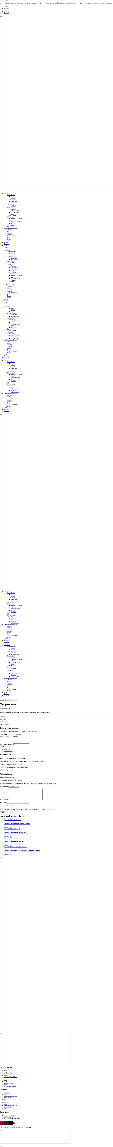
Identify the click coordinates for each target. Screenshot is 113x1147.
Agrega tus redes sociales (9, 736)
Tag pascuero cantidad (6, 744)
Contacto (6, 6)
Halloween (10, 207)
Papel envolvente (12, 236)
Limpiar (18, 734)
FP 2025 (13, 198)
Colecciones (7, 193)
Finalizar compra (8, 1073)
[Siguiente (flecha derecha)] (2, 1146)
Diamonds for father (16, 218)
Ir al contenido (4, 0)
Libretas (9, 229)
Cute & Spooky (15, 210)
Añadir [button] (10, 827)
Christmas (14, 700)
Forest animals (15, 203)
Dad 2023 (13, 223)
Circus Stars (14, 201)
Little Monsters (15, 212)
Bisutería (9, 234)
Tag (8, 237)
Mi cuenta (6, 8)
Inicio (5, 1070)
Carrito (5, 245)
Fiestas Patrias (11, 195)
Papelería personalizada (10, 228)
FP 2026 (13, 196)
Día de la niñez (11, 199)
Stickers (9, 240)
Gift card (9, 233)
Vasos (8, 231)
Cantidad (3, 734)
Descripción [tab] (7, 749)
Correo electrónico (5, 806)
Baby (12, 214)
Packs (5, 1094)
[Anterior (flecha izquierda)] (0, 1146)
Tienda (5, 1075)
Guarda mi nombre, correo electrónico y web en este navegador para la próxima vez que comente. (29, 809)
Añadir (2, 746)
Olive (12, 225)
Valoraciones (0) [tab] (8, 751)
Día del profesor (11, 215)
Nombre (3, 802)
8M (8, 226)
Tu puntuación (4, 786)
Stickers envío (7, 1097)
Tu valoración (4, 799)
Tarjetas (9, 239)
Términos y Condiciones (10, 1077)
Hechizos (13, 209)
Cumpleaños (10, 204)
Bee (12, 220)
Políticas (6, 242)
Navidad (8, 700)
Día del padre (11, 217)
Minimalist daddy (15, 221)
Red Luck (13, 206)
